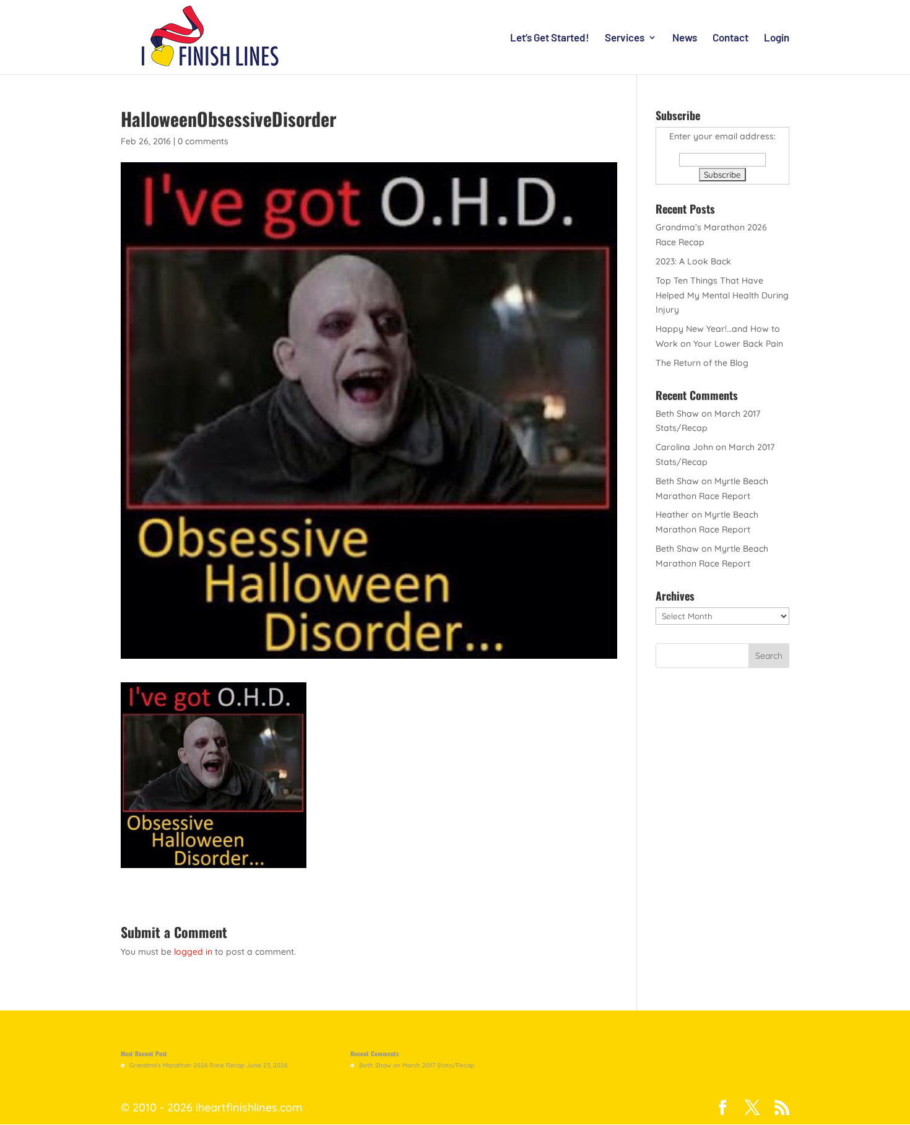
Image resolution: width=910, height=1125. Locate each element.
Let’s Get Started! (549, 38)
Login (776, 38)
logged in (193, 951)
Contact (730, 38)
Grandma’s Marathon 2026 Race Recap (187, 1065)
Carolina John (684, 447)
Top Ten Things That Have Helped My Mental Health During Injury (722, 295)
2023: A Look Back (693, 261)
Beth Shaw (677, 413)
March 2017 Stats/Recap (438, 1065)
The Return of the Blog (702, 362)
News (684, 38)
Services (624, 38)
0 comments (203, 141)
